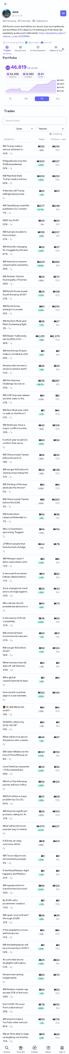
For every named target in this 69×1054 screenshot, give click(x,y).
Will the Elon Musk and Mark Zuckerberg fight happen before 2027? (15, 323)
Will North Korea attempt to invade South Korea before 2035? (13, 308)
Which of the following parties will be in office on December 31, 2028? (15, 783)
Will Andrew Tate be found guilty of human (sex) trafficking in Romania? (15, 278)
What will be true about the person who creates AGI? (15, 738)
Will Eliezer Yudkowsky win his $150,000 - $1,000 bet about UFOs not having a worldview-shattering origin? (15, 337)
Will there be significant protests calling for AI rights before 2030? (15, 813)
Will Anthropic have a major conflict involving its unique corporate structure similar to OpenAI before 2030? (15, 427)
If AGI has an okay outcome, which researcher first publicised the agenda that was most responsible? (14, 842)
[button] (37, 139)
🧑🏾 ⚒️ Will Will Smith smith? (13, 709)
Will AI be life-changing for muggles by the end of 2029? (15, 248)
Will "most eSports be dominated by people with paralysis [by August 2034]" (14, 857)
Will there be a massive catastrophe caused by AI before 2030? (15, 263)
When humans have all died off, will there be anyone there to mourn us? (15, 664)
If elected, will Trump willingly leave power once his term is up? (13, 192)
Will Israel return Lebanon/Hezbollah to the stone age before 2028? (15, 516)
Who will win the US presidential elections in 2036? (15, 605)
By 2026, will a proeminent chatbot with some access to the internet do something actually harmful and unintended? (16, 902)
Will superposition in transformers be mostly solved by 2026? (15, 887)
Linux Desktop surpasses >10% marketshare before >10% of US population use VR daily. (16, 768)
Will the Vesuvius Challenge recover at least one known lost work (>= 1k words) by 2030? (14, 382)
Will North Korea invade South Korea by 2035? (15, 293)
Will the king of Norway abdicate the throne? (15, 486)
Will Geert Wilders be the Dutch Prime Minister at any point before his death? (15, 753)
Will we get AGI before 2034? (14, 649)
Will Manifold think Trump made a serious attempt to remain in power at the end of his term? (15, 177)
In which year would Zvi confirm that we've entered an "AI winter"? (15, 441)
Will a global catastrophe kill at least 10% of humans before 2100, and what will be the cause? (15, 679)
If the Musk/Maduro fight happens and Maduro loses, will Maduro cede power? (16, 872)
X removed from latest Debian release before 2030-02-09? (15, 575)
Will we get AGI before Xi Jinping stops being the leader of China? (15, 471)
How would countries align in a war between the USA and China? (14, 694)
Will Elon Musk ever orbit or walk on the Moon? (15, 412)
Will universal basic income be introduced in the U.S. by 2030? (16, 634)
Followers (24, 21)
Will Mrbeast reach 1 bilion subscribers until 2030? (15, 560)
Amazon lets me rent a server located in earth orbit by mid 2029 (15, 367)
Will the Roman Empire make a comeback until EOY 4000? (15, 352)
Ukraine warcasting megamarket (13, 976)
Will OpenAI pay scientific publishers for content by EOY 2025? (16, 207)
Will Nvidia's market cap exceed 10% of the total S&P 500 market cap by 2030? (15, 991)
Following (9, 21)
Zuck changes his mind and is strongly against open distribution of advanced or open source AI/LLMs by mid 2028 (15, 590)
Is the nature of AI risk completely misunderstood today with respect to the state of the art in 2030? (16, 620)
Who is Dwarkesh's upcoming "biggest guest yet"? (13, 531)
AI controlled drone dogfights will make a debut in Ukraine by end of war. (15, 961)
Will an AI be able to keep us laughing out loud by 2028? (16, 1035)
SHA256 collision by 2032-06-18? (13, 724)
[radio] (10, 98)
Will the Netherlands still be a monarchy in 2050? (16, 946)
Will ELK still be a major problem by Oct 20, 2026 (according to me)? (15, 798)
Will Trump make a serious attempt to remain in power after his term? (16, 148)
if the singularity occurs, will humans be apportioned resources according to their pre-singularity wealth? (15, 932)
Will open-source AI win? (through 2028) (16, 917)
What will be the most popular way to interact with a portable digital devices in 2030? (15, 828)
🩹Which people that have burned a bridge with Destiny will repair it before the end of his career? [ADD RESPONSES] (15, 545)
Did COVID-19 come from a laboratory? (13, 1006)
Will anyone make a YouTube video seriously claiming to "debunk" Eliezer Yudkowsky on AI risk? (15, 1021)
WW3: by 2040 (11, 220)
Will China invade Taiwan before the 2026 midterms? (16, 501)
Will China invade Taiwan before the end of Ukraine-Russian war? (16, 456)
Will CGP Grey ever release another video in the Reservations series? (16, 397)
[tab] (7, 49)
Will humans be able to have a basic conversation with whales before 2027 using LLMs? (15, 233)
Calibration (42, 21)
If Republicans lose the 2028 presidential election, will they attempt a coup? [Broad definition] (16, 163)
